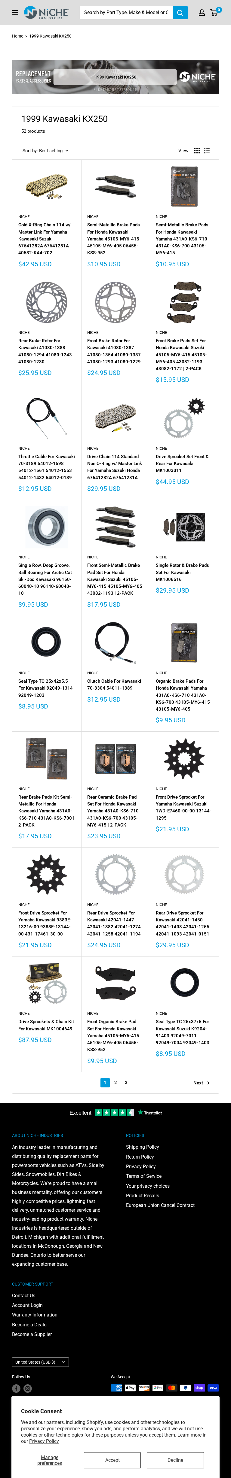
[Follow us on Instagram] (27, 1388)
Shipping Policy (142, 1147)
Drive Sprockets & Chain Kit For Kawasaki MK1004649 (46, 1025)
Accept (112, 1460)
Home (17, 36)
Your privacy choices (148, 1186)
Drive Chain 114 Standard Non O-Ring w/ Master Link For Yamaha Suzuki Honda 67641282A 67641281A (114, 467)
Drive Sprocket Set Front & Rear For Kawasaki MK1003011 (182, 463)
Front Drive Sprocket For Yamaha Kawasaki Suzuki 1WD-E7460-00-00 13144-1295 (183, 807)
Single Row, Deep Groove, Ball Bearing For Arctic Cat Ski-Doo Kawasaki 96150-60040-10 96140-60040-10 (45, 579)
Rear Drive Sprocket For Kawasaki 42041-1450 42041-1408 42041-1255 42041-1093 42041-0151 (182, 923)
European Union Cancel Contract (160, 1205)
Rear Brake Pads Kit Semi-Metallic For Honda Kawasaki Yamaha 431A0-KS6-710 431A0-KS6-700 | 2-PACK (46, 811)
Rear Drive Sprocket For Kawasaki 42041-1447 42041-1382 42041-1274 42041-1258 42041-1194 (114, 923)
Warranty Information (34, 1315)
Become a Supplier (32, 1334)
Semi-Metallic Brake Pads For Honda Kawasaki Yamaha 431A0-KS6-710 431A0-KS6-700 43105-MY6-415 (182, 238)
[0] (214, 12)
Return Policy (140, 1157)
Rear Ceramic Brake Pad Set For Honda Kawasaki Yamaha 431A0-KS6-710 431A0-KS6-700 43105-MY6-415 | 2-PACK (113, 811)
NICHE (23, 216)
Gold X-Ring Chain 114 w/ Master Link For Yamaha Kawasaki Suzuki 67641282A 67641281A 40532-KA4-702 (44, 238)
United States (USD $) (35, 1362)
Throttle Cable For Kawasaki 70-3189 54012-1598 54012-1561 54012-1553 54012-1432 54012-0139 (46, 467)
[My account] (202, 12)
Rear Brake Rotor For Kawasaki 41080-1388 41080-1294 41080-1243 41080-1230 (45, 351)
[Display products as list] (207, 150)
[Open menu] (15, 12)
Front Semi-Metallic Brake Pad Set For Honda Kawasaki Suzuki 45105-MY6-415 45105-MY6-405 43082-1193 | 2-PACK (114, 579)
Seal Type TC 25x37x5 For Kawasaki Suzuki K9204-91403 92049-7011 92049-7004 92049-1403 (182, 1032)
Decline (175, 1460)
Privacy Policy (44, 1441)
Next (198, 1083)
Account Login (27, 1305)
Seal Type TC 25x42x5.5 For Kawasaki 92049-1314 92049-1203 (45, 688)
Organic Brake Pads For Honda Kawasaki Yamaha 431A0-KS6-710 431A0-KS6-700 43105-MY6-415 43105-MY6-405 (183, 695)
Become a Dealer (30, 1325)
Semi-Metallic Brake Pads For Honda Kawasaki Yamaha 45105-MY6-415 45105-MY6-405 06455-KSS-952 (113, 238)
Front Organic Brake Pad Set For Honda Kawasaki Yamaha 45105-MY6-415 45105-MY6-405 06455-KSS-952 (113, 1035)
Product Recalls (142, 1195)
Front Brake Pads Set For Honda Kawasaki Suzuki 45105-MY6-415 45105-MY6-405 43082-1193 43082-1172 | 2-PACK (181, 354)
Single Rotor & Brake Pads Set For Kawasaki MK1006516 (182, 572)
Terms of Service (144, 1176)
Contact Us (23, 1295)
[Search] (180, 12)
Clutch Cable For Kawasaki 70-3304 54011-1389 (114, 685)
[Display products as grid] (197, 150)
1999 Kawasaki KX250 (50, 36)
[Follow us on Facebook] (16, 1388)
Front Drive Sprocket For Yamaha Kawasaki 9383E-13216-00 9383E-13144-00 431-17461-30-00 (45, 923)
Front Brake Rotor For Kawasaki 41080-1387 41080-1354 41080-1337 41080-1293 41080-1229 (114, 351)
